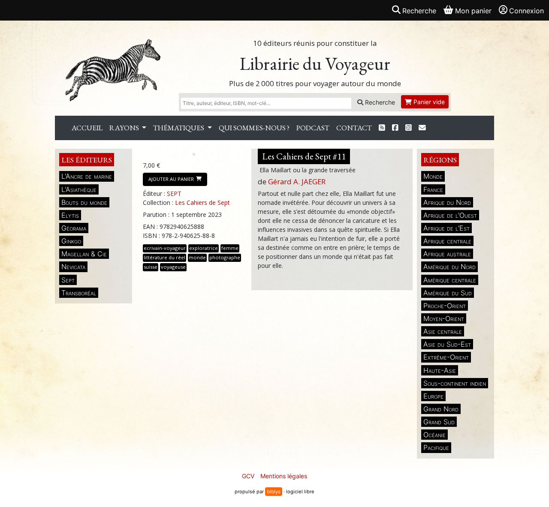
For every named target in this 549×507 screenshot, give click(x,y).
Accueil (87, 127)
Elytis (70, 215)
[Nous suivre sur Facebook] (395, 128)
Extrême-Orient (446, 357)
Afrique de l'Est (446, 228)
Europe (433, 396)
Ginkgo (71, 241)
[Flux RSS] (382, 128)
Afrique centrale (447, 241)
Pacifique (436, 447)
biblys (274, 492)
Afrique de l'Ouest (450, 215)
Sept (68, 280)
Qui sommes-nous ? (254, 127)
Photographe (224, 257)
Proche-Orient (444, 305)
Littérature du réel (164, 257)
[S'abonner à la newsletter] (422, 128)
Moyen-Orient (443, 318)
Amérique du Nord (449, 266)
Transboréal (78, 292)
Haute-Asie (439, 370)
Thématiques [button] (179, 127)
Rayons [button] (124, 127)
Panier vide (428, 101)
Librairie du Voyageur (315, 63)
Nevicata (73, 266)
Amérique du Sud (447, 292)
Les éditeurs (86, 160)
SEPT (174, 193)
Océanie (434, 434)
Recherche (379, 102)
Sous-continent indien (454, 383)
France (433, 189)
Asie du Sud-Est (447, 344)
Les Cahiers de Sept (202, 202)
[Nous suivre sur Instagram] (408, 128)
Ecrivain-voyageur (165, 248)
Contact (354, 127)
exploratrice (203, 248)
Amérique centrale (449, 280)
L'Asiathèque (79, 189)
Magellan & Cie (84, 253)
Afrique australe (447, 253)
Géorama (73, 228)
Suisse (150, 267)
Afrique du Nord (447, 202)
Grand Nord (441, 409)
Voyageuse (173, 267)
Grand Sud (439, 421)
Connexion (526, 10)
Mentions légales (283, 476)
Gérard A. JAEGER (297, 181)
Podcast (312, 127)
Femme (229, 248)
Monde (433, 176)
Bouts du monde (84, 202)
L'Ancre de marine (86, 176)
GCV (248, 476)
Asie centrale (442, 331)
